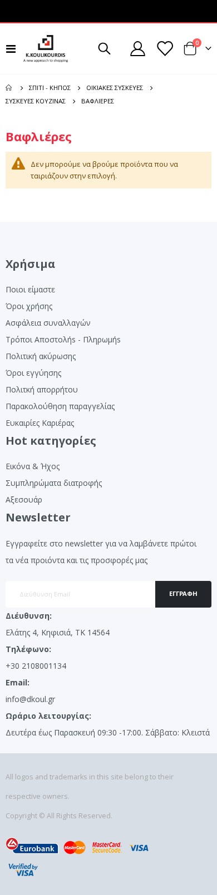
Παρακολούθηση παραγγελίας (60, 406)
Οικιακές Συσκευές (114, 87)
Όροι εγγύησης (33, 372)
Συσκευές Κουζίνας (36, 101)
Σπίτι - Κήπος (50, 87)
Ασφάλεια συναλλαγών (48, 322)
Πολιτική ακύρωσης (41, 356)
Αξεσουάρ (24, 499)
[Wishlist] (164, 48)
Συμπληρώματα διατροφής (54, 483)
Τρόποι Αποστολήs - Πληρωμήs (63, 339)
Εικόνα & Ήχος (33, 466)
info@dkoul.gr (30, 699)
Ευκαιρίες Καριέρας (40, 422)
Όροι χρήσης (29, 306)
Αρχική (9, 88)
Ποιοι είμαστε (30, 289)
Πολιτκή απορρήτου (42, 389)
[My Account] (138, 48)
